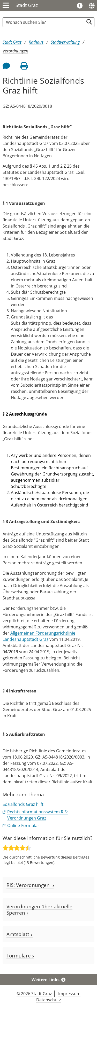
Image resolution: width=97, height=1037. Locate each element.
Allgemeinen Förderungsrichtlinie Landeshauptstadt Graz (39, 636)
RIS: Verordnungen (29, 885)
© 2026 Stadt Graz (34, 993)
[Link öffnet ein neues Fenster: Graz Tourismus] (80, 6)
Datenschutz (48, 1000)
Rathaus (36, 42)
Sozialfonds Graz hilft (23, 804)
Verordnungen (15, 51)
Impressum (69, 993)
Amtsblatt (18, 934)
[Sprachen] (91, 6)
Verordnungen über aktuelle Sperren (39, 909)
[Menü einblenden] (6, 6)
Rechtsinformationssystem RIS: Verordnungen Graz (37, 815)
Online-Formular (23, 825)
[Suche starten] (89, 22)
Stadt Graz (27, 5)
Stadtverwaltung (65, 42)
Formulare (19, 955)
